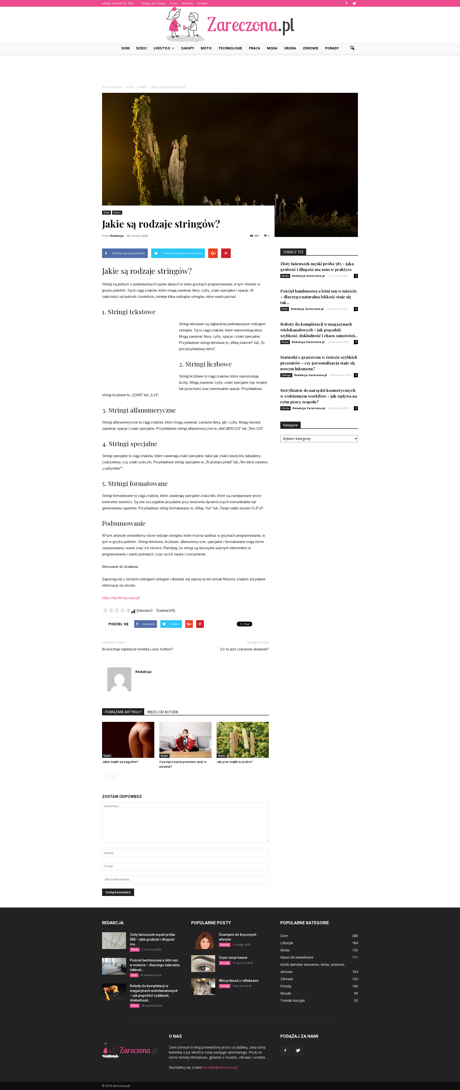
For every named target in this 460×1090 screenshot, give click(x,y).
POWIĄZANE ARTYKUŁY (123, 712)
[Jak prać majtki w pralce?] (243, 740)
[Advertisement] (230, 70)
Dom (125, 48)
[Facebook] (346, 3)
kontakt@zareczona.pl (221, 1067)
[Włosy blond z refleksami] (203, 986)
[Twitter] (354, 3)
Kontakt (202, 3)
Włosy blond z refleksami (239, 981)
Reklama (187, 3)
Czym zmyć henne (233, 958)
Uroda (290, 48)
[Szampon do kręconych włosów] (203, 940)
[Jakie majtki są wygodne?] (128, 740)
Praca (254, 48)
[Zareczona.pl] (230, 24)
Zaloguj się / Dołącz (154, 3)
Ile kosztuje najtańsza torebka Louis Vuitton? (137, 649)
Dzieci (141, 48)
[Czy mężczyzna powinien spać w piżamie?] (185, 740)
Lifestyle (162, 48)
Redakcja (117, 235)
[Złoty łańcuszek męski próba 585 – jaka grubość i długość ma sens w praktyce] (114, 940)
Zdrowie (310, 48)
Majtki (117, 212)
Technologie (230, 48)
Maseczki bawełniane (296, 957)
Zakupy (187, 48)
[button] (352, 48)
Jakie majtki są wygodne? (120, 762)
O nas (173, 3)
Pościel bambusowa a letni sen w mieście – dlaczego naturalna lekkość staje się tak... (318, 296)
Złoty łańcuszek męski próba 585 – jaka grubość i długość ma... (152, 939)
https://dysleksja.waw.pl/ (121, 598)
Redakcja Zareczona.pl (308, 275)
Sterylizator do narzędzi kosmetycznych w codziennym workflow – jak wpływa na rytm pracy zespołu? (318, 396)
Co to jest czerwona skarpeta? (244, 649)
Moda (272, 48)
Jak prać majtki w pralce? (235, 762)
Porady (332, 48)
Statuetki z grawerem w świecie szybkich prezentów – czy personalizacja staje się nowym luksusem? (318, 362)
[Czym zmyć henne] (203, 963)
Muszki (285, 993)
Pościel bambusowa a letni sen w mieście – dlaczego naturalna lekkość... (155, 965)
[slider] (116, 610)
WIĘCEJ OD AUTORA (162, 712)
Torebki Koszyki (292, 1000)
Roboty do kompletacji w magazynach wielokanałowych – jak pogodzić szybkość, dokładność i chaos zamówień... (319, 329)
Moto (206, 48)
